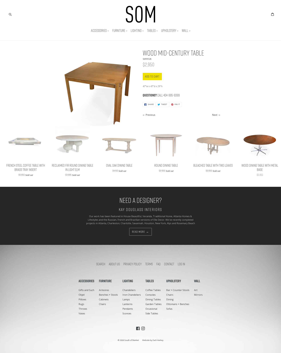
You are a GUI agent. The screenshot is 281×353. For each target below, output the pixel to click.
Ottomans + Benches (177, 304)
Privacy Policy (132, 264)
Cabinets (104, 299)
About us (114, 264)
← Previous (149, 114)
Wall (187, 30)
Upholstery (170, 30)
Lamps (126, 299)
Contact (169, 264)
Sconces (126, 313)
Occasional (151, 308)
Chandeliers (129, 290)
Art (195, 290)
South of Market (131, 340)
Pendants (127, 308)
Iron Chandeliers (131, 294)
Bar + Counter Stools (177, 290)
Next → (216, 114)
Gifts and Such (86, 290)
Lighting (138, 30)
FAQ (158, 264)
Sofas (169, 308)
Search (100, 264)
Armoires (104, 290)
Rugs (81, 304)
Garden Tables (153, 304)
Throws (83, 308)
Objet (82, 294)
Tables (153, 30)
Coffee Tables (153, 290)
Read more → (140, 232)
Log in (181, 264)
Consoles (150, 294)
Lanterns (127, 304)
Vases (82, 313)
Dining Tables (153, 299)
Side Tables (151, 313)
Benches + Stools (108, 294)
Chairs (102, 304)
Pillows (82, 299)
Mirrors (198, 294)
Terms (149, 264)
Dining (170, 299)
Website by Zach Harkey (152, 340)
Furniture (120, 30)
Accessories (100, 30)
